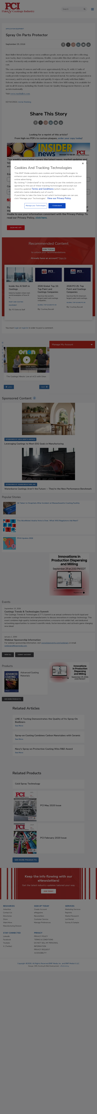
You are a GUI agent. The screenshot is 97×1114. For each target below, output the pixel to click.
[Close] (83, 163)
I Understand (57, 206)
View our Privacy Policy (59, 198)
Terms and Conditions (43, 189)
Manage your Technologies (36, 206)
